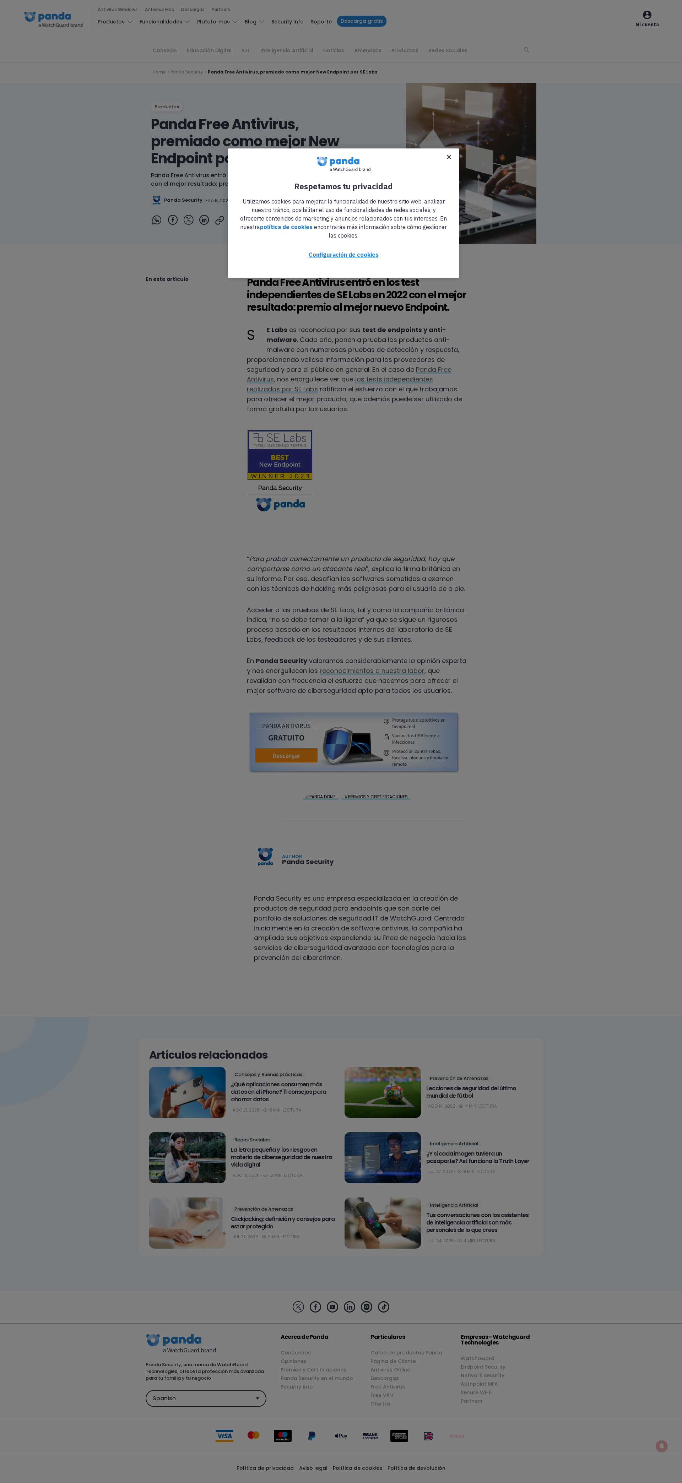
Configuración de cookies (344, 254)
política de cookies (286, 226)
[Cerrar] (449, 157)
